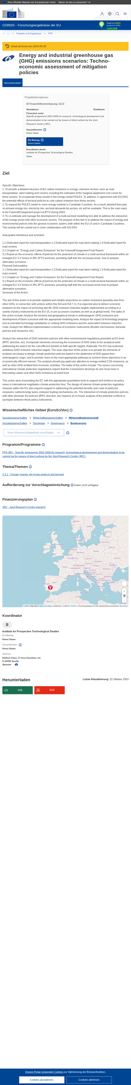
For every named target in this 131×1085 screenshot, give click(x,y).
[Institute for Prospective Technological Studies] (50, 587)
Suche (117, 13)
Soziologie (39, 423)
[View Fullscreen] (124, 583)
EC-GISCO (72, 606)
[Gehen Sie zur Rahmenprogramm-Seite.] (8, 58)
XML (20, 690)
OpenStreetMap (46, 606)
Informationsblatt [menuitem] (12, 83)
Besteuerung (78, 423)
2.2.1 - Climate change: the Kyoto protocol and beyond (33, 474)
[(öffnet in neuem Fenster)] (13, 12)
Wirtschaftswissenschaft (83, 418)
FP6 (50, 33)
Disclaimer (124, 606)
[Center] (124, 595)
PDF (52, 690)
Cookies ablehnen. (89, 1079)
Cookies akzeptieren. (42, 1079)
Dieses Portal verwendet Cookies (44, 1072)
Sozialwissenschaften (14, 418)
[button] (109, 13)
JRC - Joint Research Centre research (24, 507)
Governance (58, 423)
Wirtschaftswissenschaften (48, 418)
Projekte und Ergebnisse (28, 33)
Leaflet (26, 606)
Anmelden (102, 13)
